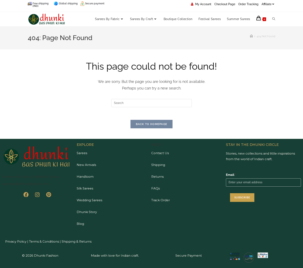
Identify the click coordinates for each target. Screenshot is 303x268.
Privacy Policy (15, 241)
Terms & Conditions (43, 241)
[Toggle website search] (273, 19)
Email (231, 175)
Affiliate (266, 4)
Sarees (82, 153)
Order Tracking (248, 4)
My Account (202, 4)
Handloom (85, 177)
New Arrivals (86, 165)
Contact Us (160, 153)
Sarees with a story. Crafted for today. (30, 177)
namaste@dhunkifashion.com (25, 184)
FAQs (155, 188)
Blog (80, 224)
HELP (156, 145)
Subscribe (242, 197)
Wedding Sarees (89, 200)
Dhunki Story (87, 212)
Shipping (158, 165)
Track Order (160, 200)
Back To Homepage (151, 124)
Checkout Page (224, 4)
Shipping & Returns (77, 241)
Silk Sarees (85, 188)
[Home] (251, 36)
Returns (157, 177)
